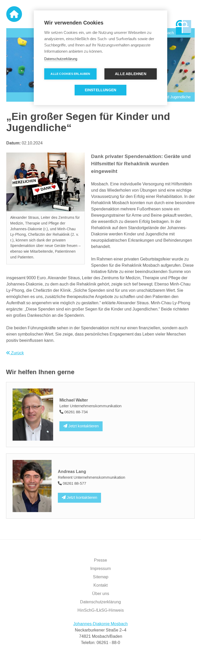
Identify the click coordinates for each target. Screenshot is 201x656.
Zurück (17, 353)
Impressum (100, 568)
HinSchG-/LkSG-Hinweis (100, 610)
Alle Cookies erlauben (70, 73)
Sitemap (100, 577)
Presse (100, 560)
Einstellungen (100, 90)
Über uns (100, 593)
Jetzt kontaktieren (83, 426)
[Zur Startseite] (14, 14)
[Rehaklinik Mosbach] (184, 27)
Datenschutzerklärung (100, 602)
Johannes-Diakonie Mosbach (100, 624)
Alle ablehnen (130, 74)
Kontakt (100, 585)
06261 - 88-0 (108, 642)
